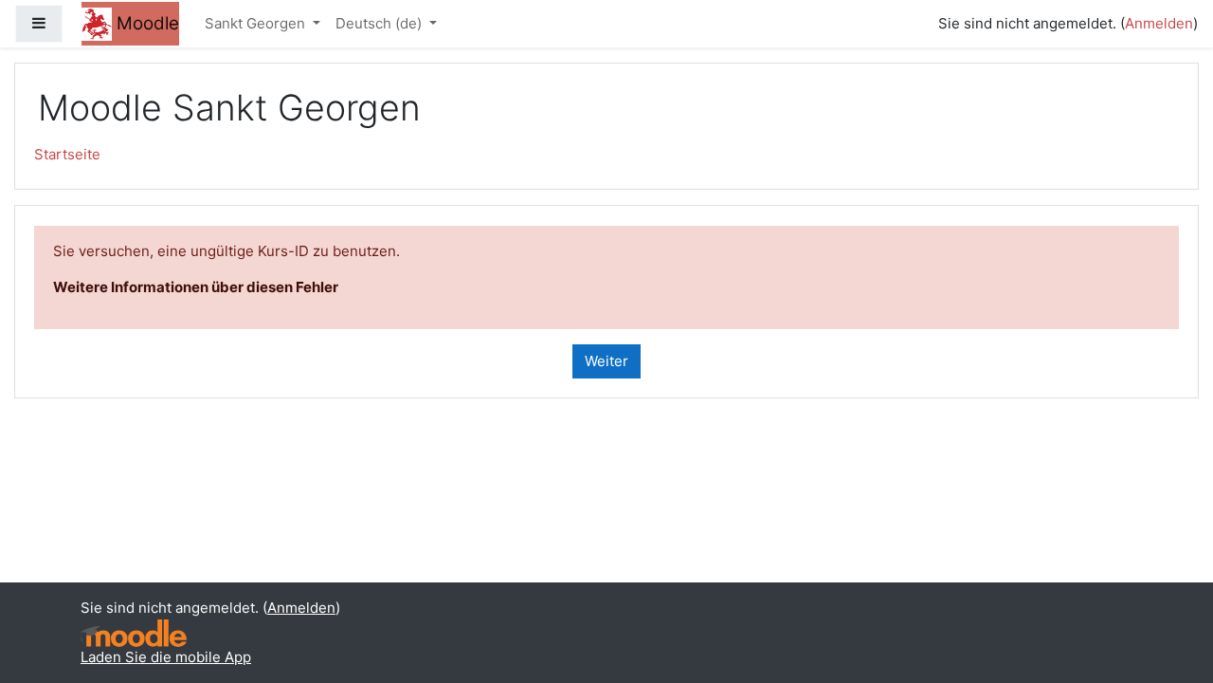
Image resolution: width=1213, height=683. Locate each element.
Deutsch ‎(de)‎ (380, 23)
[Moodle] (134, 633)
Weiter (606, 361)
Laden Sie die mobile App (166, 657)
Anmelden (1159, 23)
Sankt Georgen (257, 23)
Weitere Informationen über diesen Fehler (195, 287)
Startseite (67, 154)
